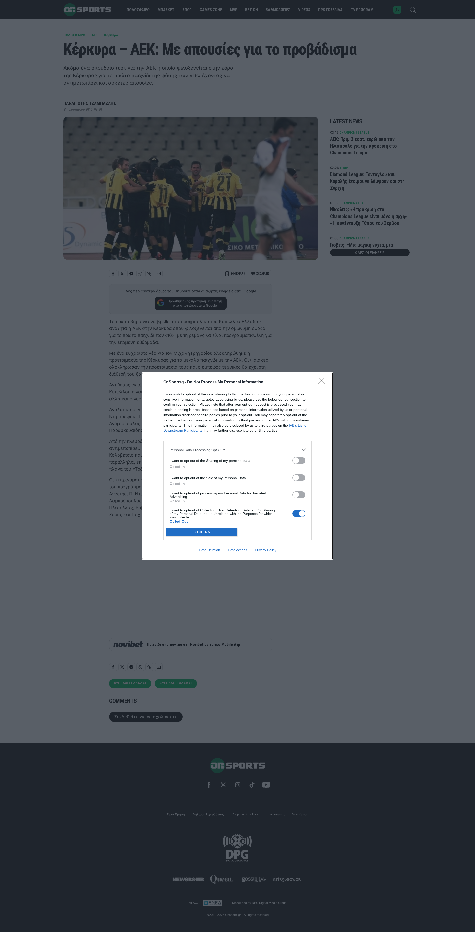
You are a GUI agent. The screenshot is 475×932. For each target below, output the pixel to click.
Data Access (237, 550)
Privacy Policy (265, 550)
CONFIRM (202, 532)
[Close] (323, 382)
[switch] (298, 460)
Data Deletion (209, 550)
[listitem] (237, 449)
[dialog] (237, 466)
